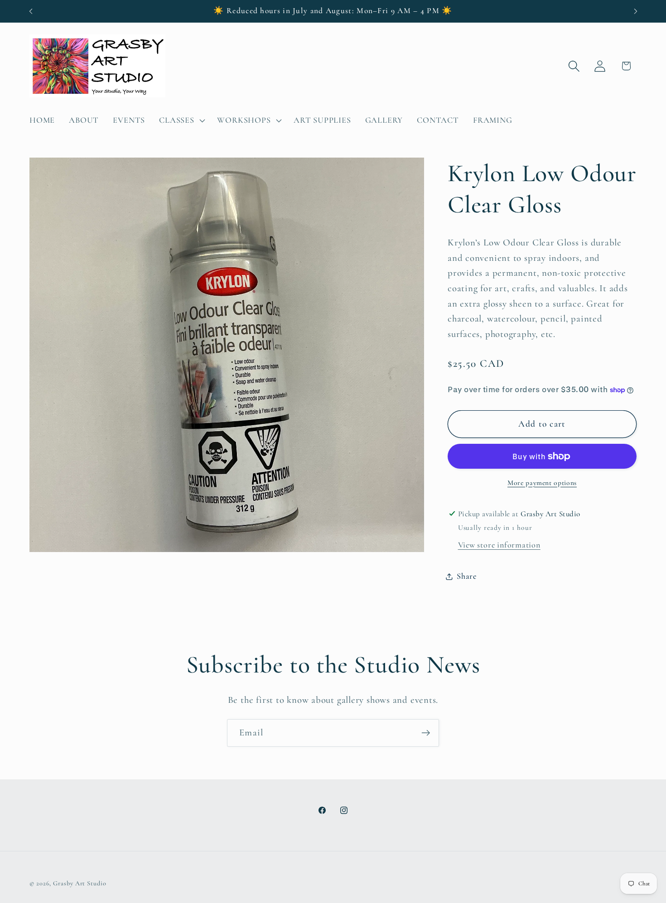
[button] (181, 120)
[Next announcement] (636, 11)
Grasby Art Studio (79, 883)
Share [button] (467, 576)
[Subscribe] (426, 733)
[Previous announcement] (31, 11)
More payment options (542, 483)
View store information (499, 545)
